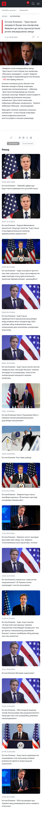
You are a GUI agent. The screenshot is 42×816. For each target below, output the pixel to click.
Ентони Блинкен (27, 143)
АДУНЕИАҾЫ (13, 143)
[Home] (4, 4)
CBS (4, 80)
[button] (10, 10)
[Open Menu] (38, 4)
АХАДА (4, 16)
